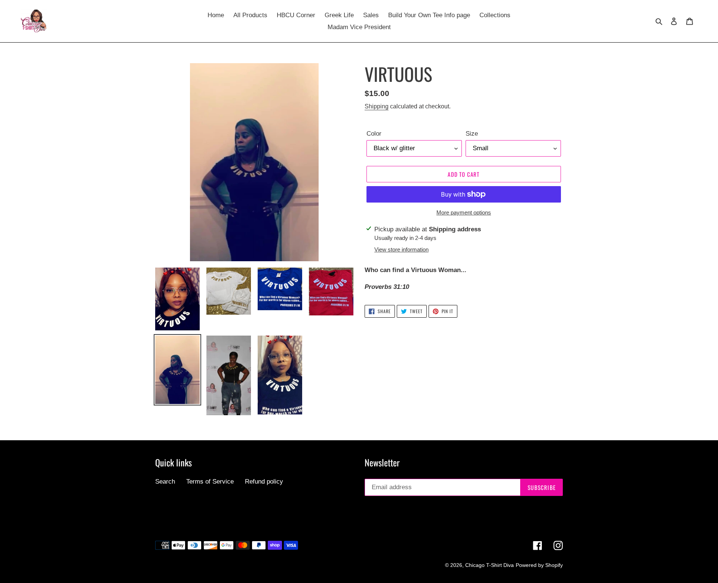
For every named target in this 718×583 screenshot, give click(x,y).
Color (373, 133)
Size (472, 133)
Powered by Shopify (539, 565)
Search (165, 481)
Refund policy (264, 481)
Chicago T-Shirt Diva (489, 565)
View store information (401, 249)
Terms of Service (210, 481)
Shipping (377, 106)
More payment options (463, 212)
